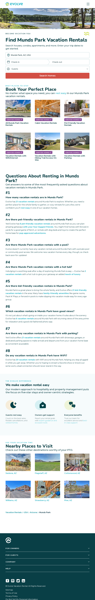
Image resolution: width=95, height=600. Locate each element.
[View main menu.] (88, 4)
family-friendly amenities (56, 293)
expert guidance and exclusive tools (46, 421)
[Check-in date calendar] (8, 62)
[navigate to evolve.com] (8, 540)
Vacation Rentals (14, 512)
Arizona (33, 512)
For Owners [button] (12, 548)
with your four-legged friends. (38, 227)
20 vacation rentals (25, 360)
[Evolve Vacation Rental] (14, 4)
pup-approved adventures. (32, 233)
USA (26, 512)
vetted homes (12, 423)
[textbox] (47, 55)
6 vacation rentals (25, 319)
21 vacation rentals (25, 202)
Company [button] (11, 562)
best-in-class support (75, 421)
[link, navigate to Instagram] (13, 580)
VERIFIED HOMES (13, 120)
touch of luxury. (73, 274)
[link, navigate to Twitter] (18, 580)
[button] (47, 69)
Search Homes (47, 75)
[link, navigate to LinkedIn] (23, 580)
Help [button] (8, 568)
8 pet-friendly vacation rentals (35, 224)
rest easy (60, 93)
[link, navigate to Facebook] (7, 580)
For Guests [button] (12, 555)
